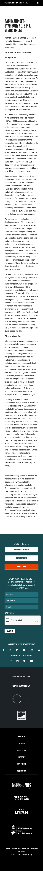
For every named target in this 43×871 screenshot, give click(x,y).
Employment (21, 764)
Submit (10, 631)
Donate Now (21, 567)
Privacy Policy (27, 855)
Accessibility (22, 737)
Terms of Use (15, 855)
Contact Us (21, 771)
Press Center (21, 757)
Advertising (21, 750)
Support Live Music (21, 550)
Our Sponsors (21, 558)
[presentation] (23, 620)
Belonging (21, 743)
